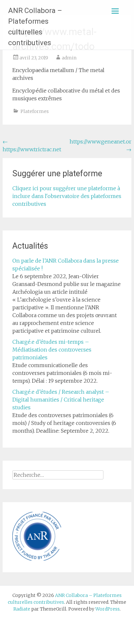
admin (69, 58)
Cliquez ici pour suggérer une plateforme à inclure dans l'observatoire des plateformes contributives (66, 196)
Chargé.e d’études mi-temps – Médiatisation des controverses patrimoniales (51, 350)
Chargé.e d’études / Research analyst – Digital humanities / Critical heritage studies (60, 400)
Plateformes (34, 111)
